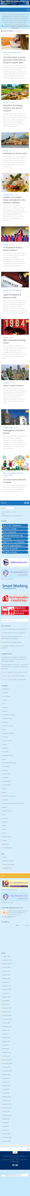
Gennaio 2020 (7, 1100)
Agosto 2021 (6, 1030)
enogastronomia (8, 755)
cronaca (5, 737)
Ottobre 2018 (6, 1141)
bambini (5, 711)
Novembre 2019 (7, 1108)
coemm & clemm (8, 726)
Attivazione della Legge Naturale (12, 642)
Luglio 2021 (6, 1034)
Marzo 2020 (6, 1093)
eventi (11, 428)
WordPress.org (7, 868)
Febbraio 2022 (7, 1008)
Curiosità (5, 748)
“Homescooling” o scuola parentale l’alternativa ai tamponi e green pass (14, 60)
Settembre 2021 (7, 1026)
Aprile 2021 (6, 1045)
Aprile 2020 (6, 1089)
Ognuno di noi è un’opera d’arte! (17, 672)
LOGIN (3, 514)
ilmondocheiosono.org (9, 763)
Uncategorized (7, 848)
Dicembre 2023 (7, 960)
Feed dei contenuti (8, 861)
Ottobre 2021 (6, 1023)
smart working (7, 837)
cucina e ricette (8, 195)
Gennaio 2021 (6, 1056)
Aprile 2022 (6, 1001)
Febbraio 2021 (7, 1052)
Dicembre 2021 (7, 1015)
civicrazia (5, 722)
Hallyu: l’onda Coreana (13, 385)
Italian (4, 508)
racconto (5, 818)
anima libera (6, 696)
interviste (5, 770)
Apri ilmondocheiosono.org (9, 890)
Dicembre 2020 (7, 1060)
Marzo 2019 (6, 1130)
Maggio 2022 (6, 997)
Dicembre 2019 (7, 1104)
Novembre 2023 (7, 964)
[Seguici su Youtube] (28, 503)
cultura (5, 102)
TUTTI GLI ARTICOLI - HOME (8, 512)
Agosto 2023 (6, 971)
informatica (6, 766)
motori (5, 788)
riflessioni (5, 822)
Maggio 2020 (6, 1086)
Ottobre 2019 (6, 1111)
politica (5, 807)
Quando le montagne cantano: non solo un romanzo (13, 108)
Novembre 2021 (7, 1019)
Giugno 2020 (6, 1082)
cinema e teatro (7, 718)
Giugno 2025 (6, 956)
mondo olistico (7, 785)
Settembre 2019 (7, 1115)
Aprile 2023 (6, 982)
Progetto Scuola (7, 811)
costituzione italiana (8, 733)
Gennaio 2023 (7, 989)
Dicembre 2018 (7, 1137)
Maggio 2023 (6, 978)
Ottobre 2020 (7, 1067)
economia (6, 752)
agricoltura (6, 689)
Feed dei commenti (8, 864)
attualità (6, 383)
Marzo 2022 (6, 1004)
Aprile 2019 (6, 1126)
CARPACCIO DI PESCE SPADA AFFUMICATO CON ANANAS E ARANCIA (14, 200)
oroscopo (5, 800)
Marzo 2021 (6, 1049)
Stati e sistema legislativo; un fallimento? (15, 629)
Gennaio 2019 (6, 1134)
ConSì (4, 729)
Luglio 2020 (6, 1078)
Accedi (5, 857)
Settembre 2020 (7, 1071)
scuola (19, 52)
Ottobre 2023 (7, 967)
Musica (5, 792)
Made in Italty (6, 774)
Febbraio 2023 (7, 986)
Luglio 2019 (6, 1122)
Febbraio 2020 (7, 1097)
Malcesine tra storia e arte (15, 153)
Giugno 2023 (6, 975)
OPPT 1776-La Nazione (9, 52)
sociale (5, 840)
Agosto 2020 (6, 1074)
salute (4, 825)
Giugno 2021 (6, 1037)
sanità (4, 829)
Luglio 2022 (6, 993)
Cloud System (20, 1156)
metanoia (5, 777)
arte (4, 704)
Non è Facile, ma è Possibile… (16, 676)
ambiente (5, 692)
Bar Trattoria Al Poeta (9, 715)
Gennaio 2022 (7, 1012)
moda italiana (7, 781)
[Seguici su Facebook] (25, 503)
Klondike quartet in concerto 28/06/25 (14, 633)
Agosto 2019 (6, 1119)
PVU (4, 814)
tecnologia (6, 844)
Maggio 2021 (6, 1041)
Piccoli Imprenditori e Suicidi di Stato (13, 803)
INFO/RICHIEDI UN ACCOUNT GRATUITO (12, 516)
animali (5, 700)
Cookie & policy (15, 1161)
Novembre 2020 (7, 1063)
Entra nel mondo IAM (7, 579)
